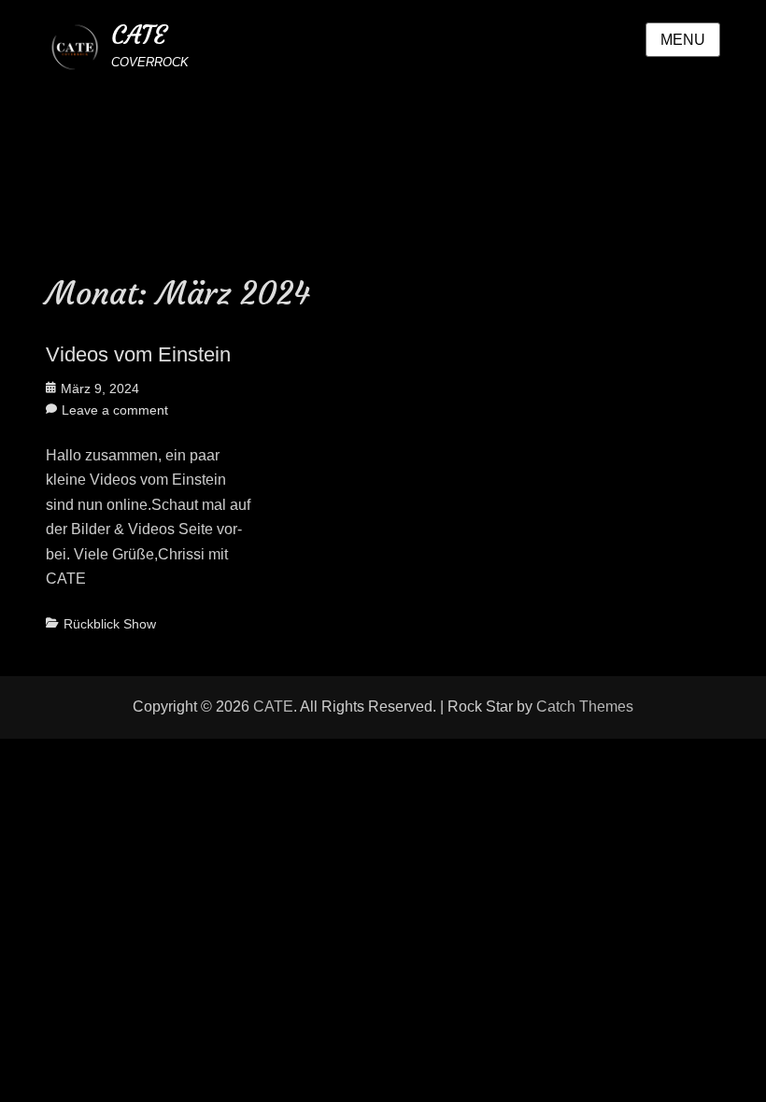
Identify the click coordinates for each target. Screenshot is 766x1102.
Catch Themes (584, 706)
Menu (682, 40)
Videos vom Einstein (138, 354)
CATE (138, 35)
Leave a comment (115, 410)
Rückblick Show (110, 623)
